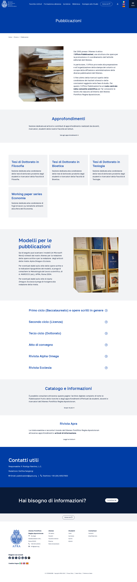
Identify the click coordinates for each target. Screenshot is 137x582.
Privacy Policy (70, 573)
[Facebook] (10, 558)
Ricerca (16, 37)
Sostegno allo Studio (90, 4)
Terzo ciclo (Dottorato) (45, 333)
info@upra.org (34, 546)
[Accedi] (117, 4)
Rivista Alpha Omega (44, 356)
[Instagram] (13, 558)
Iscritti (70, 538)
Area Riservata (92, 536)
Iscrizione (66, 4)
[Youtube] (19, 558)
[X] (16, 558)
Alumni (70, 541)
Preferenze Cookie (87, 573)
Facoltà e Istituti (35, 4)
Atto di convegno (41, 344)
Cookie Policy (78, 573)
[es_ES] (124, 6)
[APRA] (14, 4)
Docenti (51, 536)
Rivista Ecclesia (40, 367)
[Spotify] (29, 558)
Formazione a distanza (52, 4)
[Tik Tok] (26, 558)
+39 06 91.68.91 (35, 544)
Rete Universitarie (54, 544)
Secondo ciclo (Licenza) (46, 322)
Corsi (69, 533)
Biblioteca (76, 4)
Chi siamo (51, 533)
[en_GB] (124, 4)
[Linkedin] (22, 558)
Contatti (90, 533)
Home (10, 37)
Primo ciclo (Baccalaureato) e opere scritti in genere (66, 310)
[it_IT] (124, 2)
